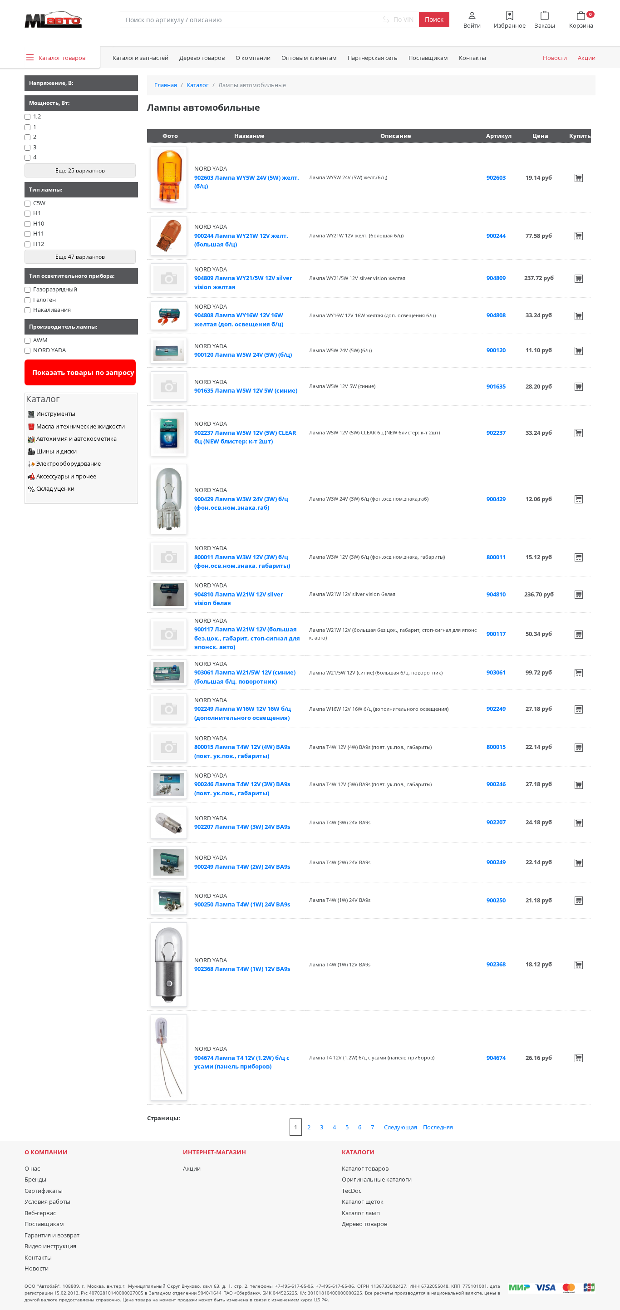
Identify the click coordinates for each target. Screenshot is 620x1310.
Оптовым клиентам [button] (309, 58)
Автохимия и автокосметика (76, 438)
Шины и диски (56, 451)
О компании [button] (253, 58)
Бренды (35, 1179)
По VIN (403, 19)
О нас (32, 1168)
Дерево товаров (202, 58)
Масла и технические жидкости (80, 426)
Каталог (198, 85)
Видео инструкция (50, 1246)
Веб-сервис (40, 1213)
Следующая (400, 1127)
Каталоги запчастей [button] (140, 58)
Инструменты (55, 413)
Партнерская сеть (373, 58)
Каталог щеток (363, 1201)
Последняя (438, 1127)
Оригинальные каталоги (377, 1179)
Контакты (472, 58)
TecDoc (351, 1191)
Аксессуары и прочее (65, 476)
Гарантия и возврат (52, 1235)
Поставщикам (428, 58)
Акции (586, 58)
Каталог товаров (365, 1168)
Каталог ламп (361, 1213)
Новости (555, 58)
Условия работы (47, 1201)
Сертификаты (44, 1191)
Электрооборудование (68, 463)
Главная (165, 85)
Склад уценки (54, 488)
